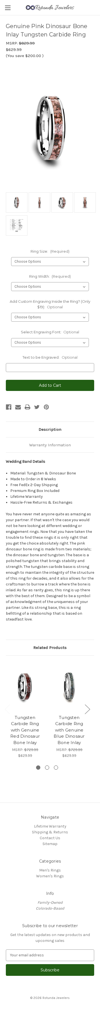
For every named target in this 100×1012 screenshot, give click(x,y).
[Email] (18, 407)
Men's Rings (50, 870)
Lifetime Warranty (50, 826)
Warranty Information (50, 444)
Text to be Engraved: (50, 357)
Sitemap (50, 843)
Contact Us (50, 838)
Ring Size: (50, 251)
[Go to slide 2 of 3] (47, 767)
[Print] (27, 407)
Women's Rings (50, 876)
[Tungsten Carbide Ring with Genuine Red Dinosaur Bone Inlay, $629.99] (25, 686)
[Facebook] (8, 407)
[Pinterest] (46, 407)
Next (87, 708)
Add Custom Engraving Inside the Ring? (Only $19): (50, 304)
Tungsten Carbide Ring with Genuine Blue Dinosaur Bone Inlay (69, 730)
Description (50, 429)
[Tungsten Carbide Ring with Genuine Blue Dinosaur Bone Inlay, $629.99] (69, 686)
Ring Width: (50, 276)
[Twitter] (37, 407)
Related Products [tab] (50, 647)
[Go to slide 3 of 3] (56, 767)
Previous (7, 708)
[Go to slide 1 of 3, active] (38, 767)
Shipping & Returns (50, 832)
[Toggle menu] (7, 7)
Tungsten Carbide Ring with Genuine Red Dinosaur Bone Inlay (25, 730)
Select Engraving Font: (50, 332)
